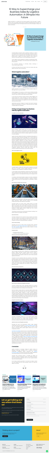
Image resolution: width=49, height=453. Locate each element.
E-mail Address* (29, 402)
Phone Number (29, 409)
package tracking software (23, 225)
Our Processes (28, 446)
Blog (35, 1)
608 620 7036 (40, 445)
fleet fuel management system (30, 325)
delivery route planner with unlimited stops (30, 336)
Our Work (32, 1)
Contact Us (5, 436)
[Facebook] (37, 448)
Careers (27, 447)
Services (38, 1)
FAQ (41, 1)
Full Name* (28, 399)
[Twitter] (39, 448)
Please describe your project (31, 412)
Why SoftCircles (28, 1)
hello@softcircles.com (41, 444)
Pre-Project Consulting (29, 445)
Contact (45, 1)
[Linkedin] (41, 448)
